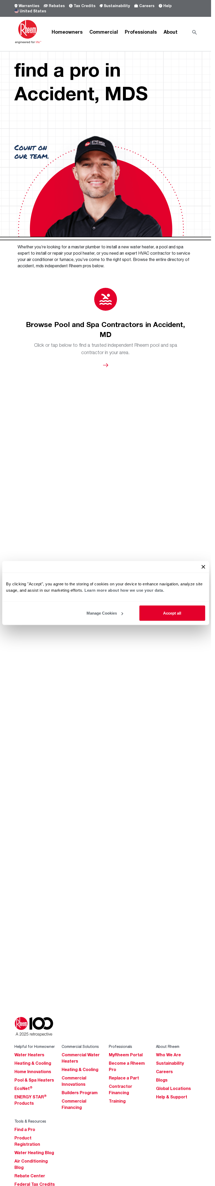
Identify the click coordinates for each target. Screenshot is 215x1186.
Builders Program (80, 1092)
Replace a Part (124, 1078)
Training (117, 1101)
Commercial (103, 32)
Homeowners (67, 32)
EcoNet (23, 1088)
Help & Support (171, 1096)
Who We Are (168, 1054)
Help (167, 5)
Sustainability (117, 5)
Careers (146, 5)
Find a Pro (24, 1129)
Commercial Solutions (80, 1046)
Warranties (29, 5)
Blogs (162, 1080)
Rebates (57, 5)
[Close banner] (203, 567)
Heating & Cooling (32, 1063)
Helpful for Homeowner (34, 1046)
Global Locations (173, 1088)
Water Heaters (29, 1054)
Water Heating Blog (34, 1152)
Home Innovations (32, 1071)
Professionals (141, 32)
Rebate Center (29, 1175)
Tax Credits (84, 5)
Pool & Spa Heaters (34, 1080)
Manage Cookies (102, 613)
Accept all (172, 613)
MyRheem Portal (126, 1054)
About (171, 32)
